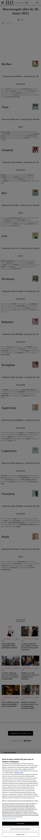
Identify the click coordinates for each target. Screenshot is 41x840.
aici (13, 789)
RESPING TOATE (21, 834)
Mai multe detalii (18, 772)
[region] (20, 797)
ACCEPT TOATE (20, 823)
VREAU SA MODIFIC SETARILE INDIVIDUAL (20, 829)
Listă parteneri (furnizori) (9, 818)
